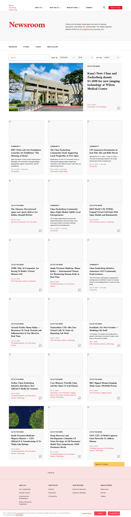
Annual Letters (24, 493)
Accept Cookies (113, 513)
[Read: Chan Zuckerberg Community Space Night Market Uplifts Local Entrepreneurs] (65, 207)
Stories (26, 47)
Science (103, 222)
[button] (67, 57)
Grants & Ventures (79, 489)
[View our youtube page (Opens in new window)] (81, 472)
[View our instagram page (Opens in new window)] (62, 472)
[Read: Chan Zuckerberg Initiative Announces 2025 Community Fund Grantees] (104, 266)
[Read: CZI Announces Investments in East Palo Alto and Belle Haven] (104, 147)
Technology (110, 222)
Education (52, 493)
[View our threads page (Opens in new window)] (67, 472)
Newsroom (13, 47)
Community (91, 107)
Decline (100, 513)
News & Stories (72, 7)
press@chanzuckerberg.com (93, 29)
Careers (89, 7)
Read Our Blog (115, 7)
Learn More (19, 515)
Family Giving (63, 171)
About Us (38, 7)
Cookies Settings (86, 513)
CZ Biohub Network (56, 284)
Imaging (72, 393)
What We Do (54, 7)
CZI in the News (101, 107)
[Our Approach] (14, 7)
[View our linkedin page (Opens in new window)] (72, 472)
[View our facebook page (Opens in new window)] (58, 472)
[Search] (104, 7)
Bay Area (14, 222)
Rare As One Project (56, 395)
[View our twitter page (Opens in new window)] (76, 472)
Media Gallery (52, 47)
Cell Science (54, 393)
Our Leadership (24, 489)
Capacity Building (79, 493)
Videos (38, 47)
